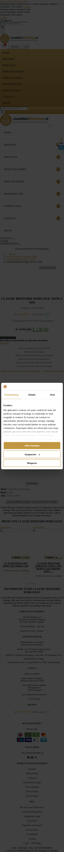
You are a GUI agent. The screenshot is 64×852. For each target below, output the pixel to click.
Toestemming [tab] (11, 394)
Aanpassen (30, 454)
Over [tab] (52, 394)
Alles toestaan (32, 445)
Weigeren (32, 463)
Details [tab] (32, 394)
